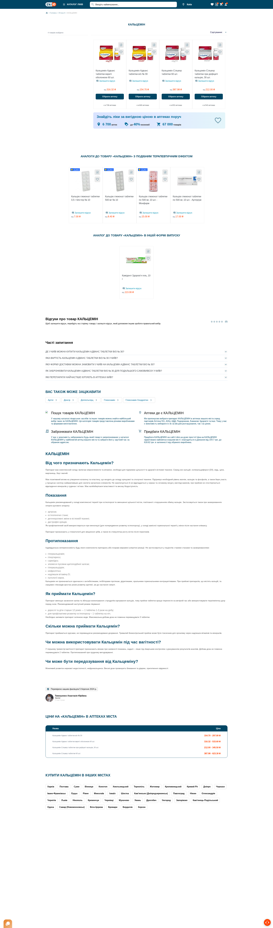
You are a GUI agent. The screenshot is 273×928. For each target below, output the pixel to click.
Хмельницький (120, 786)
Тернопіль (139, 786)
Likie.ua (179, 437)
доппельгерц (87, 400)
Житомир (155, 786)
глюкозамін (109, 400)
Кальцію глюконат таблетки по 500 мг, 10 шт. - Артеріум (187, 198)
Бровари (112, 807)
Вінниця (89, 786)
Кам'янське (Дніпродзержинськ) (151, 793)
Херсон (141, 807)
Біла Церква (96, 807)
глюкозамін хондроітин (137, 400)
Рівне (86, 793)
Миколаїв (99, 793)
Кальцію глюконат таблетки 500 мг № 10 (119, 198)
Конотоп (103, 786)
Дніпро (207, 786)
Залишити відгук (107, 81)
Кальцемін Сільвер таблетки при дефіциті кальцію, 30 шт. (206, 74)
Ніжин (193, 793)
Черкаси (220, 786)
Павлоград (179, 793)
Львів (64, 800)
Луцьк (74, 793)
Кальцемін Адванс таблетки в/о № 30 (138, 72)
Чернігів (51, 800)
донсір (67, 400)
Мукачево (124, 800)
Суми (76, 786)
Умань (138, 800)
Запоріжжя (181, 800)
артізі (50, 400)
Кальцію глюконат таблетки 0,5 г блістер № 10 (85, 198)
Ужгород (166, 800)
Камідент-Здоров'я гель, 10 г (136, 277)
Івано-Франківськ (56, 793)
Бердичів (128, 807)
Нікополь (77, 800)
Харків (50, 786)
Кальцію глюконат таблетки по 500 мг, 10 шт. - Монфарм (153, 200)
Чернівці (109, 800)
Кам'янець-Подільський (205, 800)
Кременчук (93, 800)
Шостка (125, 793)
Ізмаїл (112, 793)
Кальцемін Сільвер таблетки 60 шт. (172, 72)
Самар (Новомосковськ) (72, 807)
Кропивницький (173, 786)
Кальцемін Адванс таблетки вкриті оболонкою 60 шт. (105, 74)
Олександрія (208, 793)
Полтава (64, 786)
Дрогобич (151, 800)
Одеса (50, 807)
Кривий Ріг (192, 786)
